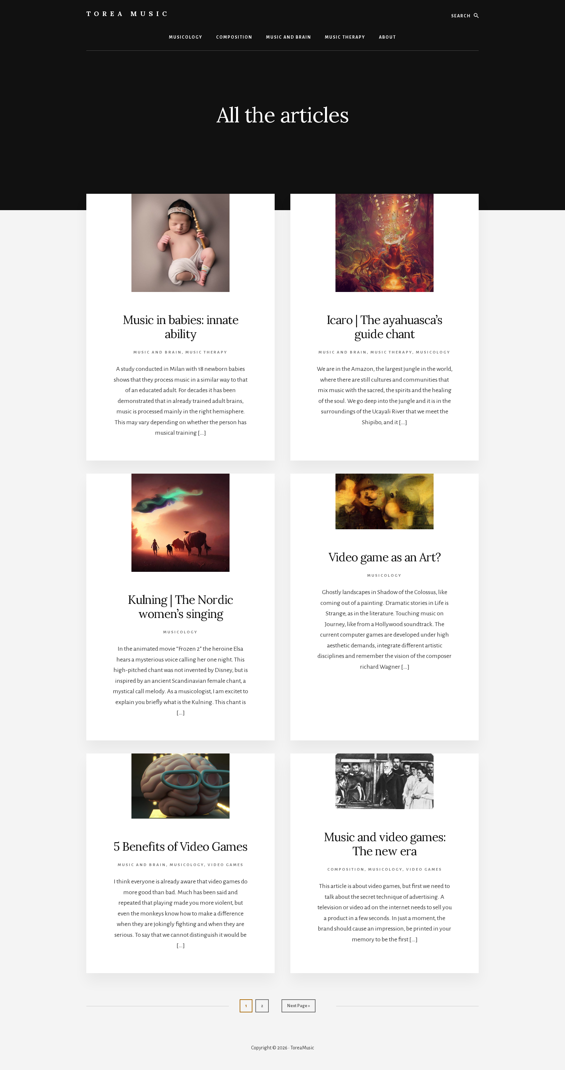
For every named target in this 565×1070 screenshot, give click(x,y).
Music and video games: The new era (385, 844)
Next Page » (298, 1008)
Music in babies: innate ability (180, 326)
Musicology (433, 352)
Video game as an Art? (385, 557)
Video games (226, 865)
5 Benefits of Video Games (180, 846)
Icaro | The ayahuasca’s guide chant (384, 326)
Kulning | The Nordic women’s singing (180, 606)
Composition (346, 869)
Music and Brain (157, 352)
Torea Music (128, 13)
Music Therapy (206, 352)
